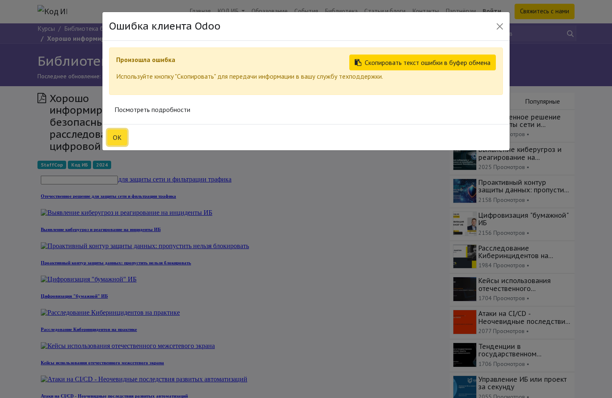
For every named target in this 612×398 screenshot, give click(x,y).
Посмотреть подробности (152, 109)
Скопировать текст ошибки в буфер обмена (427, 62)
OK (117, 137)
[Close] (499, 26)
